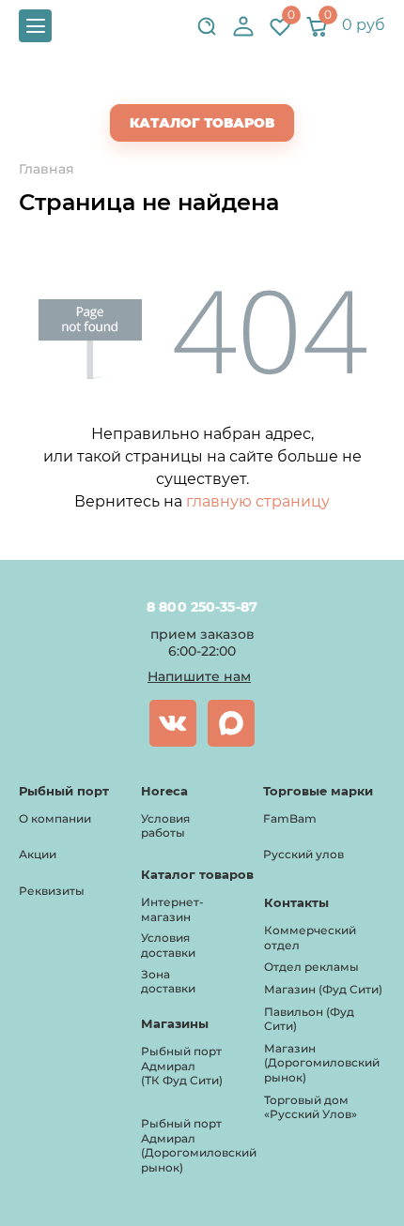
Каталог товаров (202, 122)
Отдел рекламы (311, 967)
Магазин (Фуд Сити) (323, 989)
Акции (37, 854)
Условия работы (165, 825)
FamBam (290, 818)
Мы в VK (172, 723)
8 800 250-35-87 (202, 606)
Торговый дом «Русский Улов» (310, 1107)
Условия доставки (168, 945)
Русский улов (303, 854)
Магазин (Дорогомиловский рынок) (322, 1062)
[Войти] (243, 26)
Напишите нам (199, 676)
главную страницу (258, 501)
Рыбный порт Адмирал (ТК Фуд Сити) (182, 1065)
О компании (55, 818)
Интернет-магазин (172, 909)
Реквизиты (52, 891)
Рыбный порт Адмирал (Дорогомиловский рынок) (198, 1145)
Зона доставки (168, 981)
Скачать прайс (218, 85)
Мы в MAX (231, 723)
